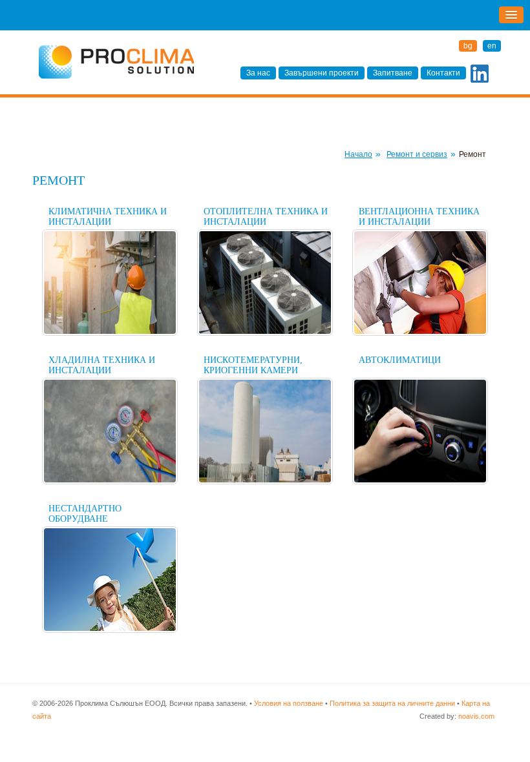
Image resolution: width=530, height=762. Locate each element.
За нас (258, 72)
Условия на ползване (288, 703)
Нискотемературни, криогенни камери (253, 365)
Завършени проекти (321, 72)
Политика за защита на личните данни (392, 703)
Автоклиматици (400, 360)
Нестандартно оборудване (85, 514)
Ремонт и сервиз (417, 154)
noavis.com (476, 716)
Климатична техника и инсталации (107, 217)
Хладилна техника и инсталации (101, 365)
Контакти (443, 72)
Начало (358, 154)
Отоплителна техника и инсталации (266, 217)
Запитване (392, 72)
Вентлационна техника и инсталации (419, 217)
